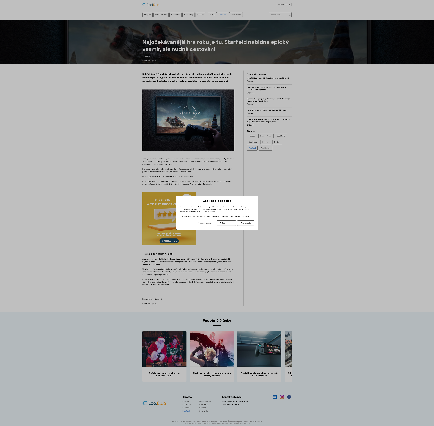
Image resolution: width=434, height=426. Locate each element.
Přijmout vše (246, 223)
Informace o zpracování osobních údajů (235, 216)
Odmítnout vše (226, 223)
